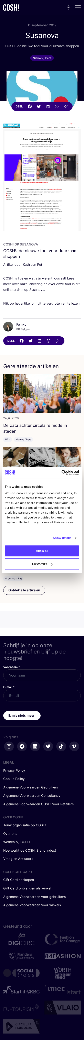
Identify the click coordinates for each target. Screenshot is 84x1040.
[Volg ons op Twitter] (48, 746)
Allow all (42, 550)
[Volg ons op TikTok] (61, 746)
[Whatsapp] (56, 106)
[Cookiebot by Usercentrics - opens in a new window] (61, 472)
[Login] (68, 7)
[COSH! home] (11, 7)
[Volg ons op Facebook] (22, 746)
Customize (40, 564)
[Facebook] (29, 106)
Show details (62, 538)
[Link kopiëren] (65, 106)
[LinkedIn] (47, 106)
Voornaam (11, 667)
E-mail (9, 687)
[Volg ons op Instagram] (9, 746)
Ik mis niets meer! (21, 715)
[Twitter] (38, 106)
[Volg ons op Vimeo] (74, 746)
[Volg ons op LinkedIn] (35, 746)
